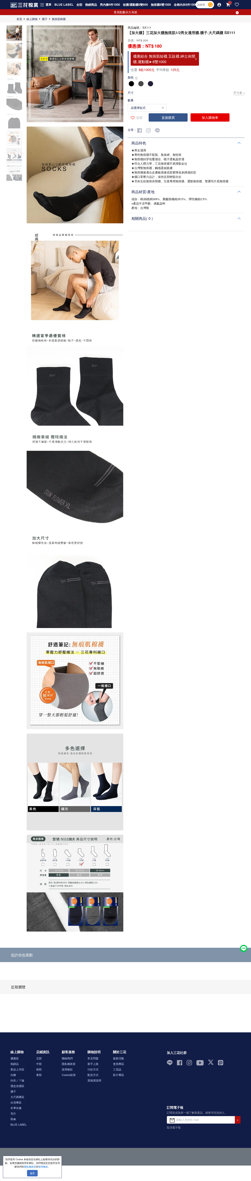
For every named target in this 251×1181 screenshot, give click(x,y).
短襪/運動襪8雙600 (135, 4)
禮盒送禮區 (17, 1086)
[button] (219, 4)
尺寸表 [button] (237, 93)
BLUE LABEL (63, 4)
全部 (79, 4)
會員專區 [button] (118, 1064)
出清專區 (15, 1102)
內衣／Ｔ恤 (17, 1080)
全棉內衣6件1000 (185, 4)
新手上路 (92, 1064)
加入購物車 (210, 117)
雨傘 (13, 1119)
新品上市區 (17, 1069)
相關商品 (142, 218)
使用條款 (67, 1069)
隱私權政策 (69, 1064)
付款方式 (92, 1069)
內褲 (13, 1075)
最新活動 (118, 1058)
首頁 (19, 19)
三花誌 (117, 1069)
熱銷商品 (91, 4)
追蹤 (139, 117)
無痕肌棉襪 (59, 19)
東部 (39, 1075)
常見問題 (92, 1058)
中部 (39, 1064)
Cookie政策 (69, 1075)
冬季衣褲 (15, 1108)
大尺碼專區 (17, 1097)
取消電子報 (174, 1127)
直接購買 (168, 117)
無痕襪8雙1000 (161, 4)
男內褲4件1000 (110, 4)
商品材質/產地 (143, 191)
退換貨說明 (94, 1080)
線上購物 (31, 19)
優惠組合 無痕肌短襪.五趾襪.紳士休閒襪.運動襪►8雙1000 (164, 58)
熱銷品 (14, 1064)
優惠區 (14, 1058)
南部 (39, 1069)
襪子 (44, 19)
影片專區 (118, 1075)
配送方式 (92, 1075)
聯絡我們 (67, 1058)
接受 (32, 1173)
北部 (39, 1058)
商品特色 (138, 143)
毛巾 (13, 1113)
